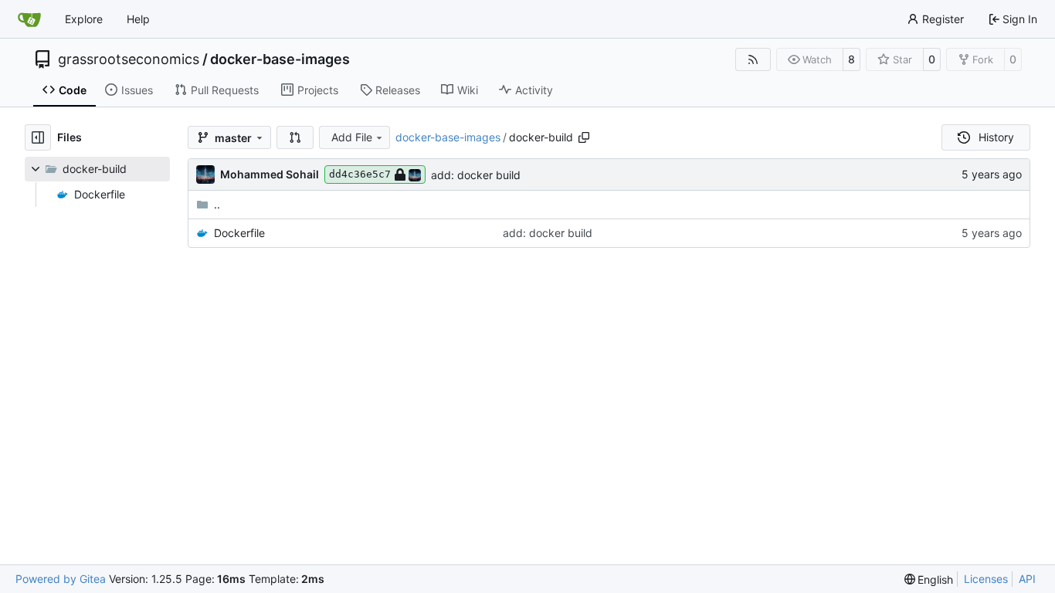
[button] (295, 137)
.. (217, 204)
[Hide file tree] (38, 137)
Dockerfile (239, 232)
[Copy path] (583, 137)
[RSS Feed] (753, 59)
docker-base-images (280, 59)
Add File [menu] (351, 137)
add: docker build (476, 174)
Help (138, 18)
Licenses (986, 578)
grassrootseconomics (128, 59)
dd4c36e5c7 (360, 174)
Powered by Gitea (60, 578)
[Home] (29, 19)
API (1027, 578)
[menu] (929, 579)
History (996, 137)
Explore (84, 18)
